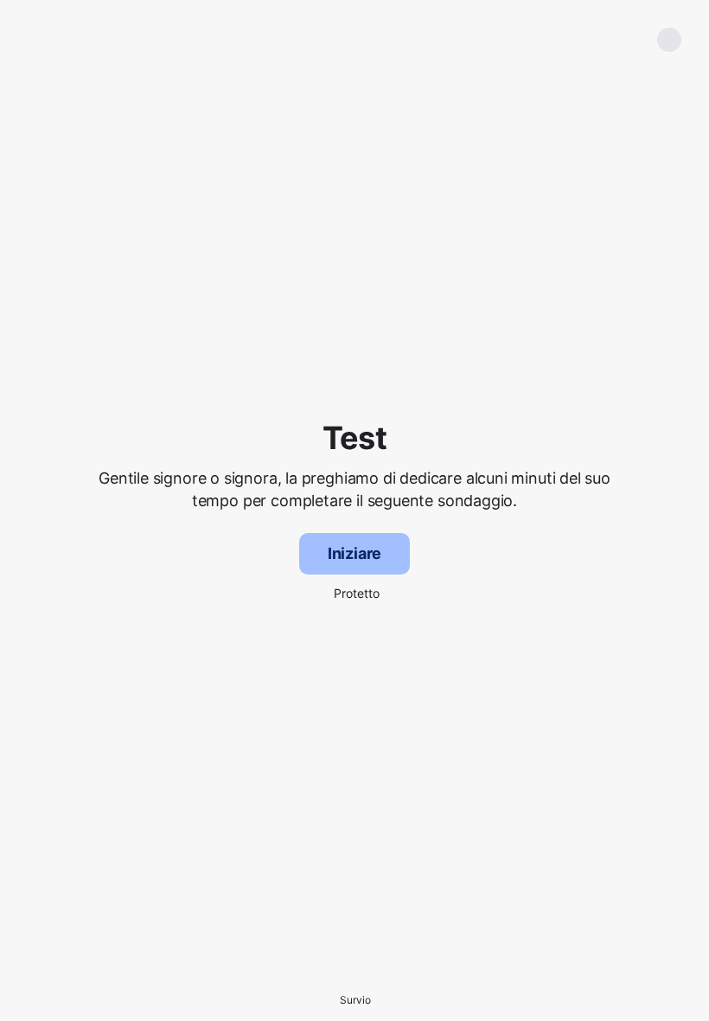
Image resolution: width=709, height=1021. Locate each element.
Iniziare (355, 553)
